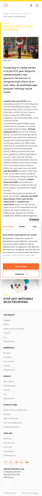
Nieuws (6, 14)
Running (7, 353)
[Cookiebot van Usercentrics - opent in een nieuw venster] (29, 220)
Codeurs (35, 493)
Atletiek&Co (9, 315)
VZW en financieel (11, 418)
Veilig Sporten (9, 341)
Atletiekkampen (10, 385)
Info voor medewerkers (13, 422)
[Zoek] (31, 5)
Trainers (7, 333)
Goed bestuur (9, 451)
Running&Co (9, 347)
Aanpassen (19, 274)
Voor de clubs (10, 404)
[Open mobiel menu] (37, 5)
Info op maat (9, 361)
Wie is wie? (8, 447)
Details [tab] (22, 226)
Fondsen (7, 414)
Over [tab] (35, 226)
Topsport (7, 320)
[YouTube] (27, 462)
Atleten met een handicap (14, 328)
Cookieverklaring (10, 493)
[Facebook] (6, 462)
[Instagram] (11, 462)
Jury (5, 337)
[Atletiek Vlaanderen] (6, 5)
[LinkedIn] (22, 462)
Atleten (6, 324)
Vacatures (7, 438)
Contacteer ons (10, 455)
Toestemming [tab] (8, 226)
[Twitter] (16, 462)
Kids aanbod (9, 381)
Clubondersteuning (11, 427)
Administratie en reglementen (15, 410)
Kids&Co (7, 376)
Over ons (8, 433)
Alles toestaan (21, 266)
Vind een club (9, 443)
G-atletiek (7, 357)
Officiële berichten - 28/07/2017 (20, 14)
